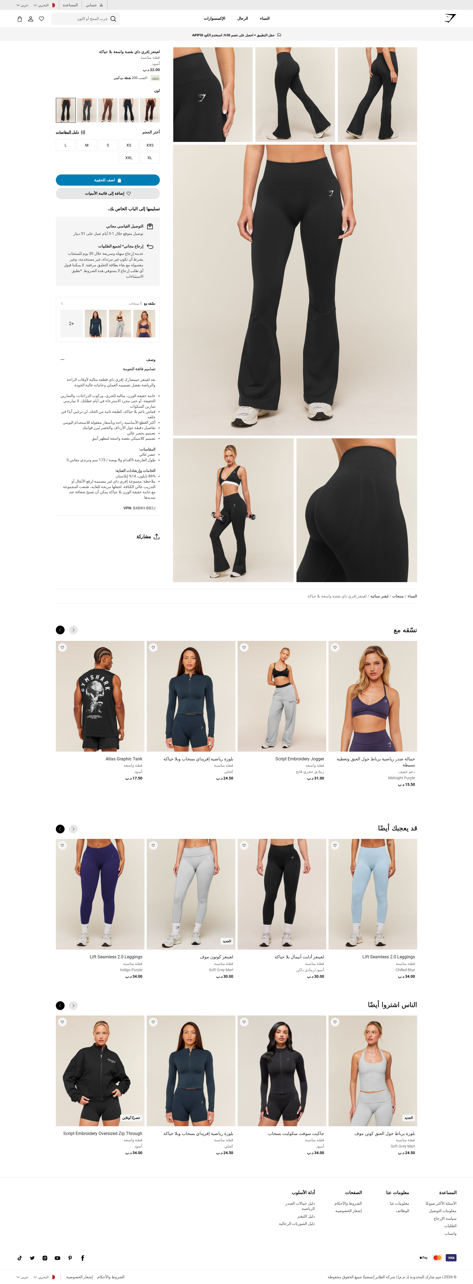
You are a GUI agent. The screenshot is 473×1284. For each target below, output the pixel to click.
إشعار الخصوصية (79, 1277)
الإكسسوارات (214, 18)
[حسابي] (30, 19)
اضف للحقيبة (104, 179)
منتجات (398, 596)
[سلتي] (19, 19)
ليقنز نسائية (379, 596)
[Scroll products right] (60, 630)
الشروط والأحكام (111, 1277)
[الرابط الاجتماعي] (82, 1258)
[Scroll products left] (73, 630)
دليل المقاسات (67, 132)
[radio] (150, 110)
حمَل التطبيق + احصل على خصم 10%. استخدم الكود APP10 (233, 34)
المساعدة (70, 5)
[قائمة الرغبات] (41, 19)
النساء (265, 18)
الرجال (242, 18)
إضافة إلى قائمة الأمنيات (104, 193)
